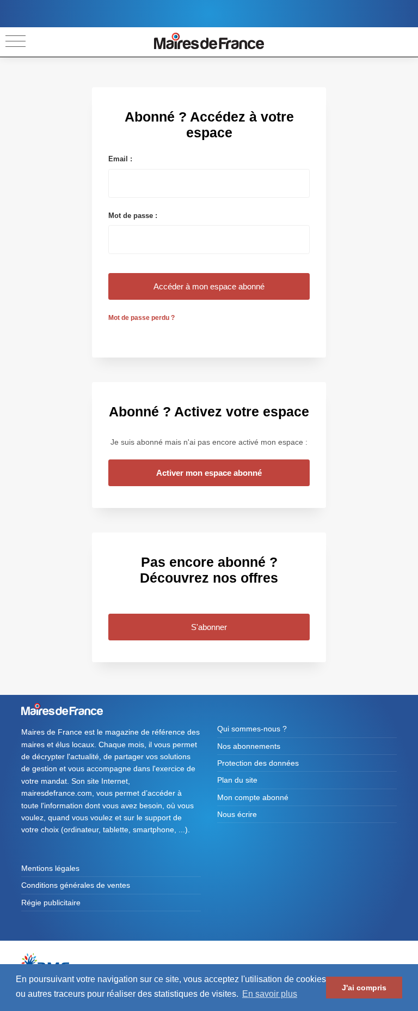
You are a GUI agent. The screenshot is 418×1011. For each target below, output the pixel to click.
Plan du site (237, 780)
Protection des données (258, 763)
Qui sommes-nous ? (252, 728)
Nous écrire (237, 814)
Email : (120, 159)
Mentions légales (50, 868)
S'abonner (209, 627)
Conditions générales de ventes (75, 885)
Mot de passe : (132, 215)
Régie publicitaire (51, 902)
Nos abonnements (248, 746)
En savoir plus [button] (269, 993)
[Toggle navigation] (15, 41)
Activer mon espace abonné (209, 472)
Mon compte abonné (252, 797)
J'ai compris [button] (364, 987)
